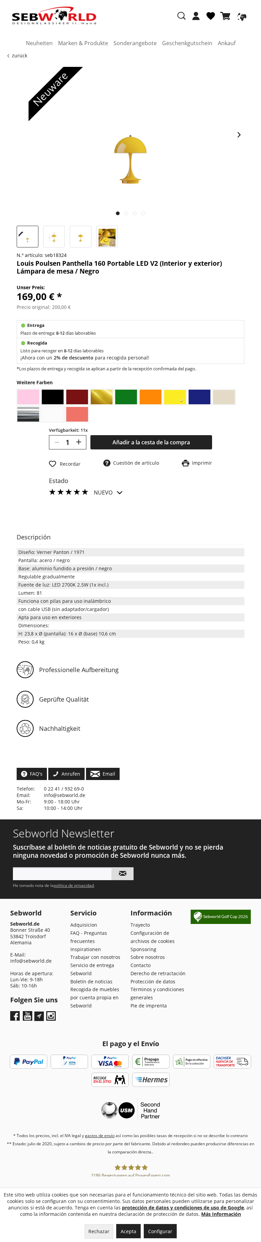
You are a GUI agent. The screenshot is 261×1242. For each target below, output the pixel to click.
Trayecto (140, 925)
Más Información (221, 1214)
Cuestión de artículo (134, 463)
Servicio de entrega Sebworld (92, 969)
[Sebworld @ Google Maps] (39, 1016)
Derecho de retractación (158, 973)
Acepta (128, 1231)
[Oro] (101, 397)
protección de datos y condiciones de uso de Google (183, 1207)
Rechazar (98, 1231)
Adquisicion (83, 925)
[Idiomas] (241, 16)
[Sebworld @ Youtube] (28, 1018)
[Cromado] (28, 414)
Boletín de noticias (91, 981)
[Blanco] (53, 414)
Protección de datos (152, 981)
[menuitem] (196, 19)
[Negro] (53, 397)
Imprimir (200, 463)
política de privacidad (74, 885)
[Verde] (126, 397)
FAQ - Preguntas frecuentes (88, 937)
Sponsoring (143, 949)
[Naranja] (150, 397)
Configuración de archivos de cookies (152, 937)
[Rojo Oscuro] (77, 397)
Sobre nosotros (147, 957)
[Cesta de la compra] (226, 16)
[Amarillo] (175, 397)
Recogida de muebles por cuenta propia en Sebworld (94, 997)
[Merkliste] (211, 18)
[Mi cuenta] (196, 16)
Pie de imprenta (148, 1005)
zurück (19, 55)
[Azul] (199, 397)
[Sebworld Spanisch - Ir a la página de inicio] (54, 15)
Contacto (140, 965)
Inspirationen (85, 949)
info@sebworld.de (64, 795)
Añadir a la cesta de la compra (151, 442)
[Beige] (224, 397)
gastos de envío (100, 1135)
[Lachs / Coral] (77, 414)
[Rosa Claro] (28, 397)
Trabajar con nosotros (95, 957)
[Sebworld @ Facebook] (15, 1018)
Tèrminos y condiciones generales (157, 993)
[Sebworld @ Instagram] (51, 1018)
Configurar (160, 1231)
